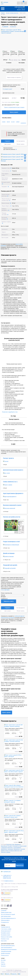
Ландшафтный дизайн (10, 565)
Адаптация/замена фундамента (13, 493)
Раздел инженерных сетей (11, 541)
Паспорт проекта (8, 458)
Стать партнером (5, 589)
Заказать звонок (21, 9)
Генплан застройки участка (11, 517)
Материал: (3, 596)
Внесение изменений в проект (12, 505)
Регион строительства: (6, 593)
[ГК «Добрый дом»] (5, 3)
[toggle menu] (2, 9)
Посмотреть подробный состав (9, 412)
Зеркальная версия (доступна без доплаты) (9, 148)
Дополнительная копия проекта (13, 470)
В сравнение (5, 26)
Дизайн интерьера (8, 553)
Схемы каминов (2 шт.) (10, 481)
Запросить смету (9, 601)
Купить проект (14, 112)
